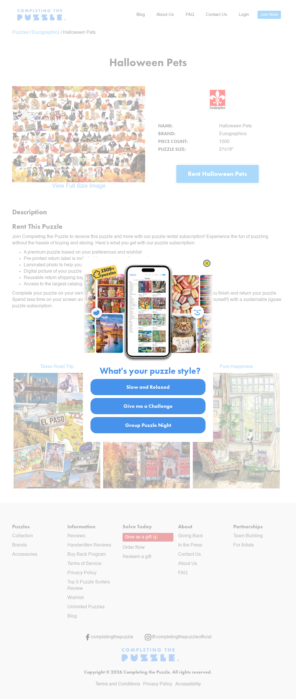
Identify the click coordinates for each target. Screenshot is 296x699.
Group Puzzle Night (148, 425)
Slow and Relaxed (148, 387)
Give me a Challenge (148, 406)
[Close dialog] (207, 263)
